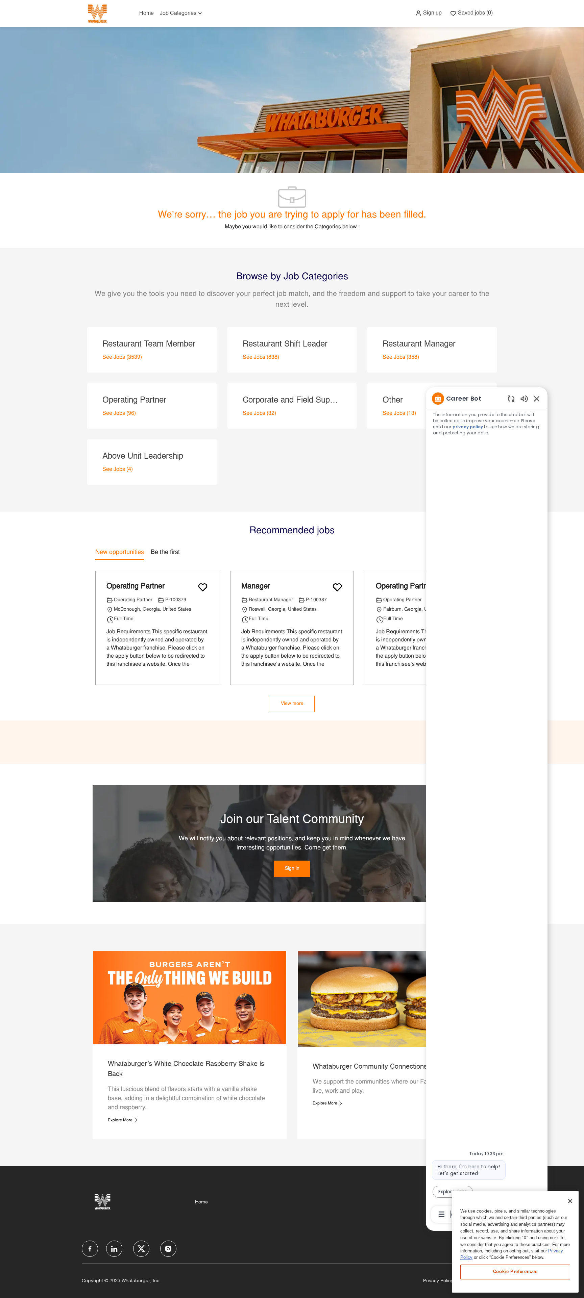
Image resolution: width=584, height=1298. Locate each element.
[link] (292, 869)
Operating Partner (135, 586)
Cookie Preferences (515, 1271)
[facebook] (90, 1249)
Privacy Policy (438, 1280)
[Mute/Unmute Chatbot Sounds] (524, 398)
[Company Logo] (97, 13)
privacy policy (468, 427)
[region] (487, 805)
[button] (428, 13)
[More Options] (441, 1214)
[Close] (570, 1201)
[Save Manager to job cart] (337, 587)
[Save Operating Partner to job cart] (202, 587)
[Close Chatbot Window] (536, 398)
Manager (255, 586)
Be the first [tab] (165, 552)
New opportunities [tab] (119, 552)
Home (146, 13)
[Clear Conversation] (511, 398)
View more (292, 703)
